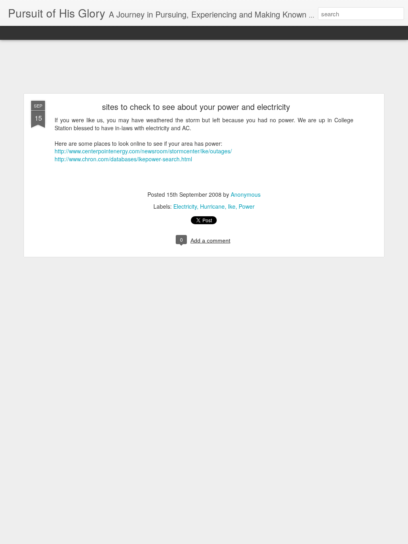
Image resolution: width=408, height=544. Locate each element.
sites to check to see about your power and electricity (196, 106)
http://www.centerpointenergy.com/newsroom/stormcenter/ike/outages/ (143, 151)
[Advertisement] (204, 67)
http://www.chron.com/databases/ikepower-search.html (123, 159)
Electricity (185, 206)
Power (247, 206)
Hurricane (212, 206)
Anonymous (246, 194)
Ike (231, 206)
